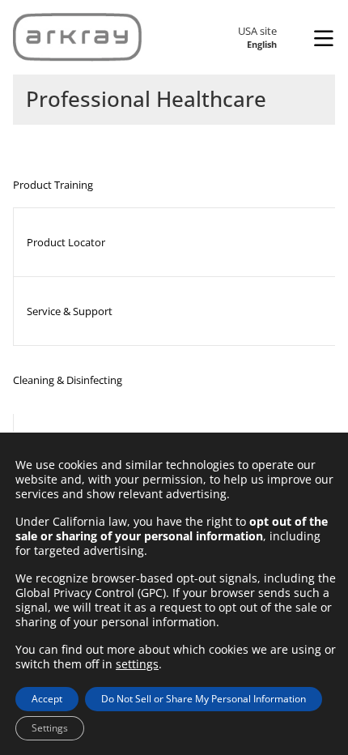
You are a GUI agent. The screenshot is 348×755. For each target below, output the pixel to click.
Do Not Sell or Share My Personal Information (203, 699)
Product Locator (66, 242)
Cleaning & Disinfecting (67, 380)
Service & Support (69, 311)
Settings (50, 728)
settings (137, 664)
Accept (47, 699)
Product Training (53, 184)
